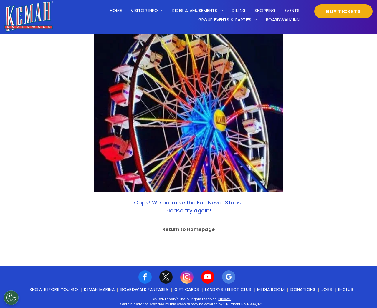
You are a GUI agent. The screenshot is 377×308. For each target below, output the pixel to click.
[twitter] (166, 277)
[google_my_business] (228, 277)
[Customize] (11, 297)
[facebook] (145, 277)
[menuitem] (116, 11)
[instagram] (187, 277)
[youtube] (207, 277)
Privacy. (224, 299)
